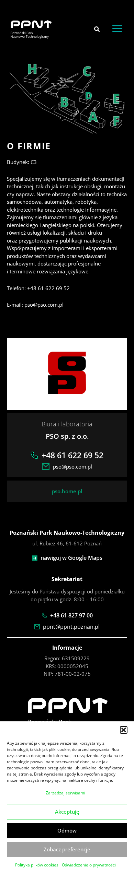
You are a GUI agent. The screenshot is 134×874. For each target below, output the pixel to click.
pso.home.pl (67, 491)
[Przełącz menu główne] (117, 29)
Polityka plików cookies (36, 865)
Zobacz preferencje (67, 849)
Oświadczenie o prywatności (89, 865)
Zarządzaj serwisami (65, 793)
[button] (123, 730)
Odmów (67, 830)
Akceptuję (67, 811)
